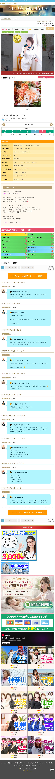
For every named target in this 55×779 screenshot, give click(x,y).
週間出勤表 (19, 763)
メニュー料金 (27, 763)
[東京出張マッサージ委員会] (14, 655)
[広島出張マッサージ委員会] (14, 745)
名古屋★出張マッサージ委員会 (28, 769)
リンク (39, 765)
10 (32, 267)
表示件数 (51, 267)
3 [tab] (29, 14)
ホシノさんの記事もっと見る (46, 77)
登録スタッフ (11, 763)
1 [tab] (25, 14)
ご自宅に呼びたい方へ (30, 765)
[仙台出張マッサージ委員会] (41, 700)
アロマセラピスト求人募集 (46, 763)
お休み (16, 105)
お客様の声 (35, 763)
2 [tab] (27, 14)
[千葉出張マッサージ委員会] (41, 677)
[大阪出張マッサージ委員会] (14, 700)
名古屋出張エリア (18, 765)
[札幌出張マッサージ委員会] (14, 722)
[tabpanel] (27, 10)
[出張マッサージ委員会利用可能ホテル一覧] (15, 568)
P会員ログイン (28, 527)
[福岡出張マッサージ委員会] (41, 722)
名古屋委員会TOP (6, 19)
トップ (4, 763)
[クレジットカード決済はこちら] (27, 622)
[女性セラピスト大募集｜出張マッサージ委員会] (27, 594)
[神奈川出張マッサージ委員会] (14, 677)
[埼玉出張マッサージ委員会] (41, 655)
